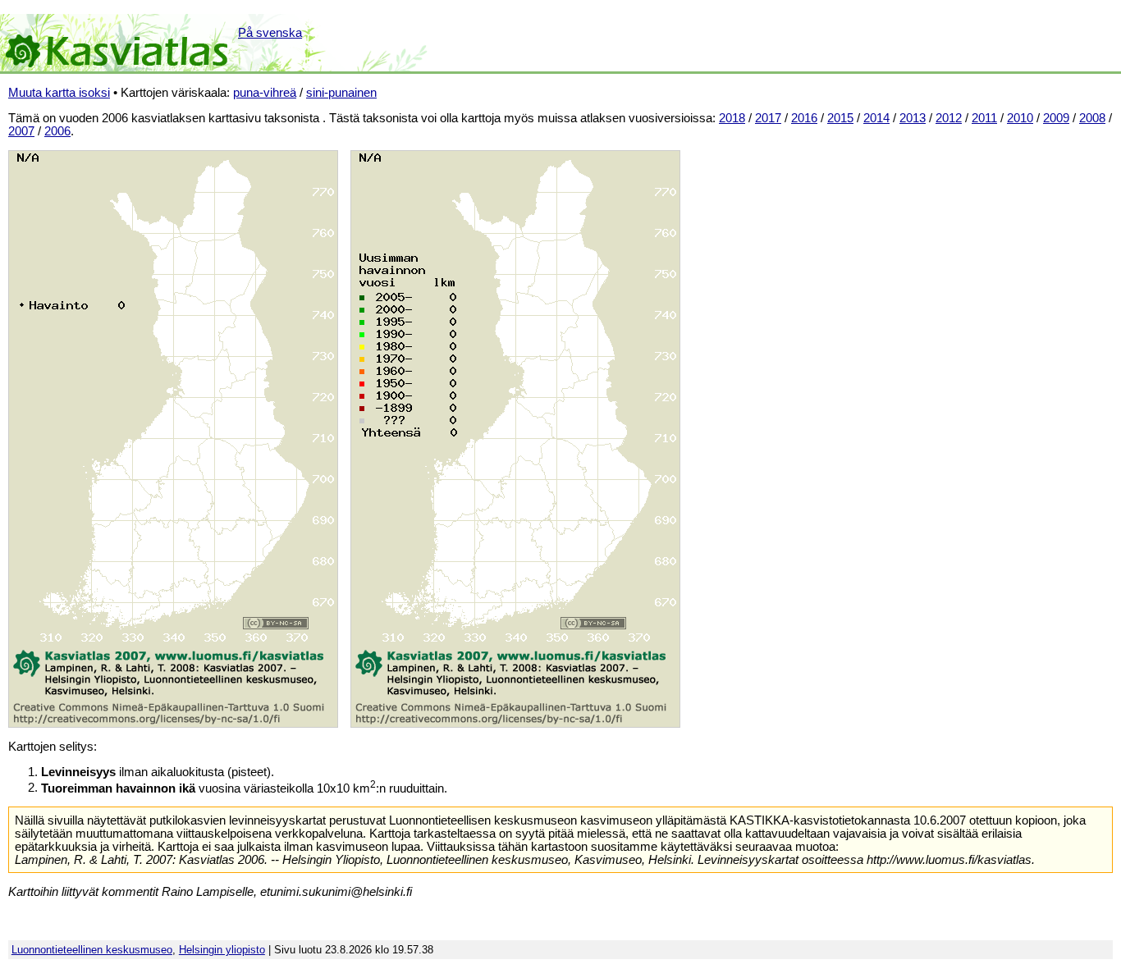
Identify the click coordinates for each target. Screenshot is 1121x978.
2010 (1020, 118)
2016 (804, 118)
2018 (732, 118)
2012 (949, 118)
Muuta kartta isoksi (59, 92)
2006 (57, 131)
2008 (1092, 118)
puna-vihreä (264, 92)
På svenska (270, 32)
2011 (984, 118)
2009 (1056, 118)
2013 (912, 118)
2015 (840, 118)
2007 (21, 131)
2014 (876, 118)
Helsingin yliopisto (222, 950)
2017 (768, 118)
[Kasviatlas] (118, 42)
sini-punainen (341, 92)
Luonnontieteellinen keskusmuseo (91, 950)
